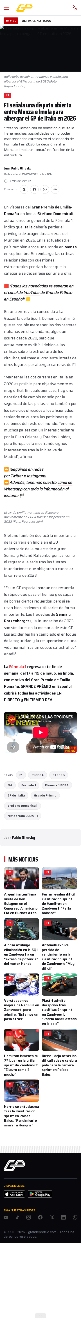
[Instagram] (28, 1217)
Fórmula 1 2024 (57, 785)
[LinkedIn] (63, 1217)
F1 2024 (38, 774)
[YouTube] (6, 1217)
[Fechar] (40, 1315)
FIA (9, 785)
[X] (52, 1217)
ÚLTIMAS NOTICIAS (36, 20)
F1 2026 (59, 774)
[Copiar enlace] (55, 189)
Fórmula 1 (17, 667)
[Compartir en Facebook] (34, 189)
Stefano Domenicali (22, 805)
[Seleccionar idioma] (74, 7)
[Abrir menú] (6, 8)
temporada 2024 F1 (22, 815)
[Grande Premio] (24, 8)
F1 (7, 95)
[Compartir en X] (24, 189)
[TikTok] (17, 1217)
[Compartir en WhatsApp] (44, 189)
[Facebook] (40, 1217)
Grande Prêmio (45, 795)
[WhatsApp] (75, 1217)
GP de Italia (16, 795)
